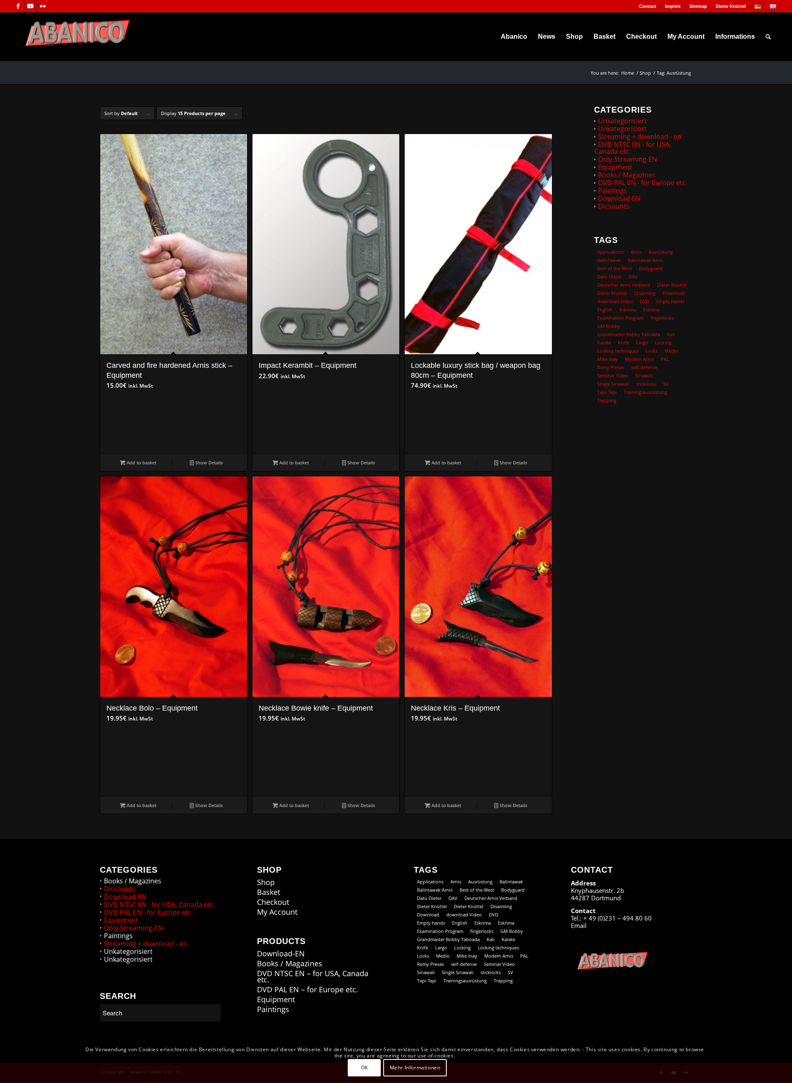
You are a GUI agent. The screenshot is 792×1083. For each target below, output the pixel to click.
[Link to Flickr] (43, 6)
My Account (277, 912)
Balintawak (609, 260)
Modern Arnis (639, 359)
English (605, 309)
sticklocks (646, 384)
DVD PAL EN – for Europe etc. (307, 989)
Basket (268, 892)
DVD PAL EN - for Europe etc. (642, 182)
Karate (604, 342)
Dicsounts (613, 206)
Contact (647, 6)
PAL (665, 359)
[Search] (768, 36)
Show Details (208, 462)
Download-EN (619, 198)
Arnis (636, 252)
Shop (266, 882)
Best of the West (614, 268)
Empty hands (670, 301)
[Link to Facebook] (18, 6)
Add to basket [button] (140, 462)
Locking (663, 342)
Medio (671, 351)
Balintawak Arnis (645, 260)
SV (666, 384)
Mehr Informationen (415, 1067)
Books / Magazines (626, 174)
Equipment (615, 167)
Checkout (273, 902)
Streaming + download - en (639, 136)
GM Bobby (608, 326)
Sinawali (644, 375)
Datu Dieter (609, 276)
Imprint (673, 6)
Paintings (612, 190)
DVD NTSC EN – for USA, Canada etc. (312, 976)
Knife (623, 342)
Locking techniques (618, 351)
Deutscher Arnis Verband (623, 285)
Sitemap (698, 6)
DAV (633, 276)
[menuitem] (648, 6)
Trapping (606, 400)
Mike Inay (607, 359)
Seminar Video (612, 375)
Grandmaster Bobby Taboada (628, 334)
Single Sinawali (613, 384)
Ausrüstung (660, 252)
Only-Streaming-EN (627, 159)
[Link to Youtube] (30, 6)
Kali (671, 334)
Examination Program (620, 318)
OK (364, 1067)
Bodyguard (650, 268)
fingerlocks (662, 318)
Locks (652, 351)
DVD (644, 301)
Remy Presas (610, 367)
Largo (642, 342)
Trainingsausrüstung (645, 392)
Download (673, 293)
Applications (610, 252)
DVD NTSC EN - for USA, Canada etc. (632, 148)
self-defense (644, 367)
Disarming (644, 293)
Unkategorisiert (622, 120)
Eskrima (628, 309)
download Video (615, 301)
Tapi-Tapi (607, 392)
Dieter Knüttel (731, 6)
